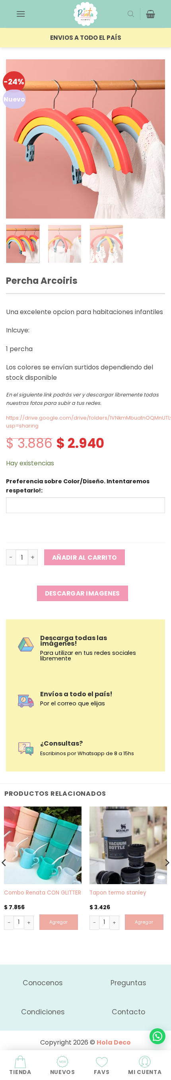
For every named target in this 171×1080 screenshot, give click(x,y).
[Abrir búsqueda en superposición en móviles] (131, 14)
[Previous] (19, 139)
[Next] (152, 139)
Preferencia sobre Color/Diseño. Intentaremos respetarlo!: (78, 485)
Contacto (128, 1012)
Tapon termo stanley (117, 892)
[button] (20, 13)
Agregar (58, 922)
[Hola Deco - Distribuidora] (85, 14)
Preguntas (128, 983)
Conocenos (43, 983)
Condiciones (43, 1012)
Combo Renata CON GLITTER (42, 892)
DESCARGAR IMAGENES (82, 593)
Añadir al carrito (84, 557)
